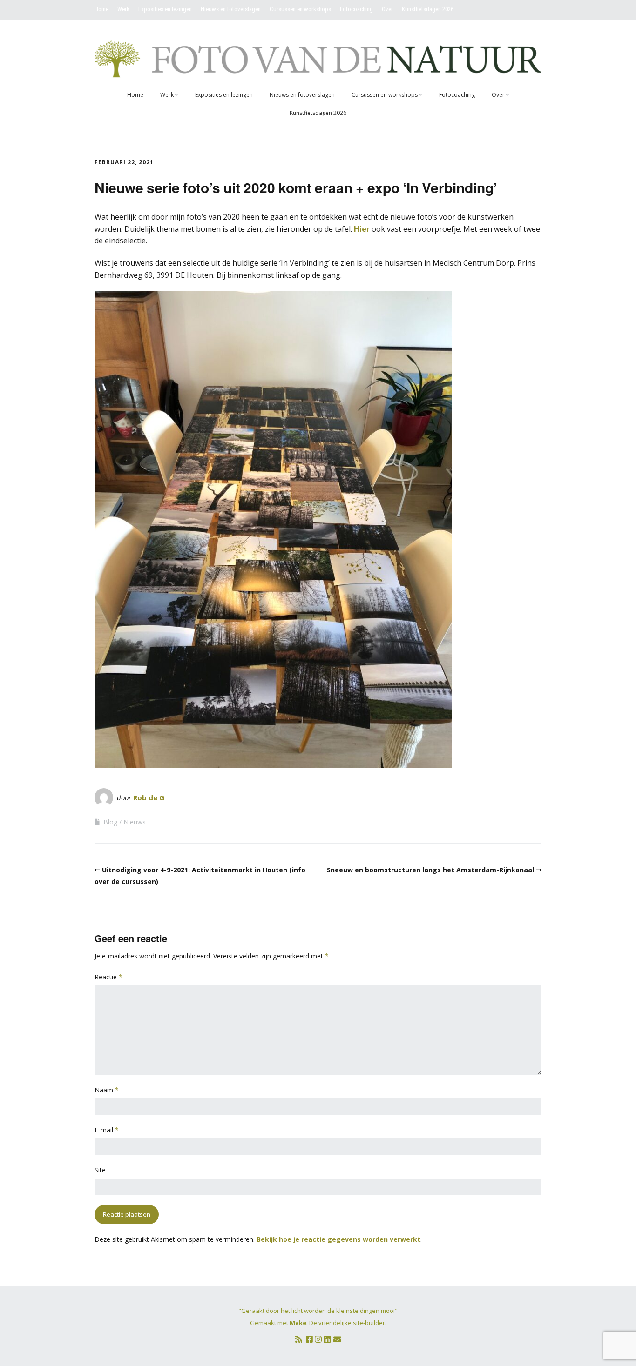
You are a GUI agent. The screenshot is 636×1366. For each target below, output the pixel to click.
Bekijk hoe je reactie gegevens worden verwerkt (338, 1239)
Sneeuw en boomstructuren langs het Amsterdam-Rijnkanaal (430, 869)
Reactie (108, 976)
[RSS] (299, 1339)
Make (298, 1323)
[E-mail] (337, 1339)
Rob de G (148, 797)
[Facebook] (309, 1339)
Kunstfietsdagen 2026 (427, 9)
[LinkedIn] (327, 1339)
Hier (362, 229)
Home (101, 9)
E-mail (107, 1129)
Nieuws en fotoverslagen (231, 9)
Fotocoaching (356, 9)
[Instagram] (318, 1339)
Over (387, 9)
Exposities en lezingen (165, 9)
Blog (110, 821)
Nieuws (134, 821)
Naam (107, 1089)
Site (100, 1169)
